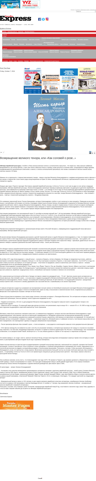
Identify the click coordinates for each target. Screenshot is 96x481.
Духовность (29, 44)
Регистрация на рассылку (36, 61)
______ (44, 39)
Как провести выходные (9, 56)
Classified (5, 61)
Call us (4, 31)
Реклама (26, 61)
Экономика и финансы (77, 50)
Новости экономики (76, 52)
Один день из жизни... (34, 39)
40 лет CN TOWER (43, 52)
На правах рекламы (83, 39)
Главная (5, 34)
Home (72, 9)
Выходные (5, 55)
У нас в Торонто (38, 44)
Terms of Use (1, 480)
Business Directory (29, 31)
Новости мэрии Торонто (30, 52)
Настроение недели (49, 42)
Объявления (4, 456)
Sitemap (83, 9)
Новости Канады (18, 50)
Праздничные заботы (52, 44)
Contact (77, 9)
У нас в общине (64, 44)
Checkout (93, 9)
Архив (10, 61)
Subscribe (20, 31)
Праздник (21, 44)
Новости (5, 48)
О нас (15, 61)
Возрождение (6, 39)
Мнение (16, 44)
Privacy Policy (6, 480)
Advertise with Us (12, 31)
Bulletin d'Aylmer (5, 28)
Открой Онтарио (81, 44)
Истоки (13, 39)
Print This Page (5, 68)
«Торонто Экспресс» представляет (51, 38)
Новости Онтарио (7, 52)
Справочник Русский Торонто (51, 61)
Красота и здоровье (22, 39)
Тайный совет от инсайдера (68, 39)
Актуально (72, 44)
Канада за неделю (7, 44)
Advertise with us (6, 470)
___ (45, 44)
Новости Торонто (54, 50)
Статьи (4, 36)
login (87, 9)
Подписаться (4, 451)
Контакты (20, 61)
